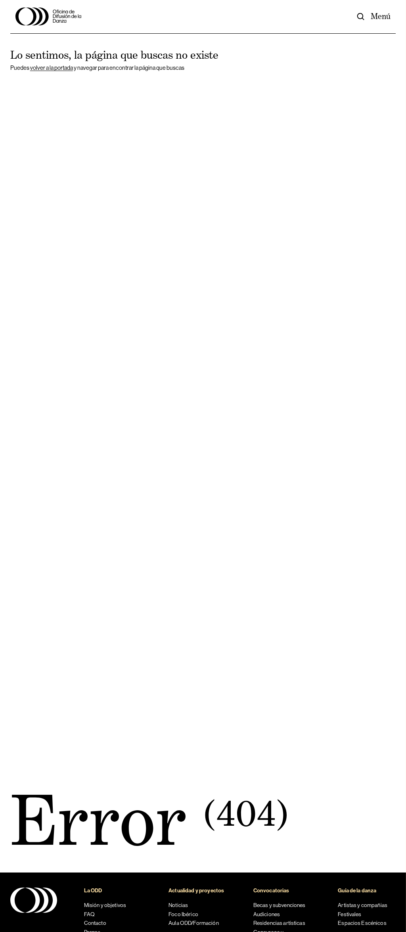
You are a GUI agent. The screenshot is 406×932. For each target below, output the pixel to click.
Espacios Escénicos (362, 923)
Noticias (178, 905)
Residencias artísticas (279, 923)
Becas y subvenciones (279, 905)
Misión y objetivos (105, 905)
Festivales (349, 914)
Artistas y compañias (362, 905)
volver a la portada (51, 68)
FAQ (89, 914)
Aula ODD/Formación (193, 923)
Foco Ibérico (183, 914)
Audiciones (266, 914)
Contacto (95, 923)
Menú (381, 16)
